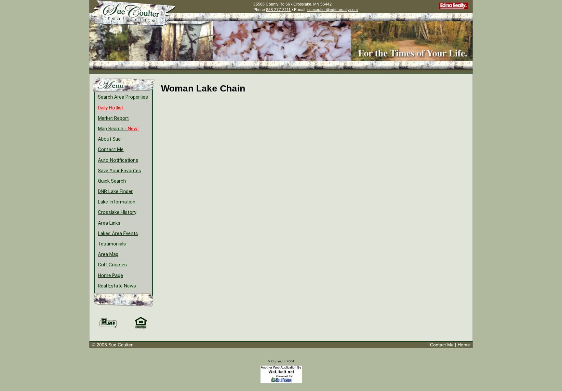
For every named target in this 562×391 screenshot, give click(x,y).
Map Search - (118, 129)
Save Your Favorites (119, 171)
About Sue (109, 139)
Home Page (110, 275)
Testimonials (112, 244)
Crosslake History (117, 212)
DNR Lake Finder (115, 191)
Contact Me (111, 149)
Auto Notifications (118, 160)
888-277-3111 (278, 9)
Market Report (113, 118)
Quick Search (112, 181)
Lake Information (116, 202)
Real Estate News (117, 286)
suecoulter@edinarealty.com (332, 9)
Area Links (109, 223)
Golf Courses (112, 265)
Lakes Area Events (118, 233)
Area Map (108, 254)
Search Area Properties (123, 97)
